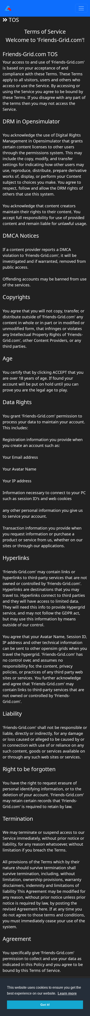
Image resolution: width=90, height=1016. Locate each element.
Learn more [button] (67, 993)
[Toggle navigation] (81, 8)
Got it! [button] (45, 1004)
